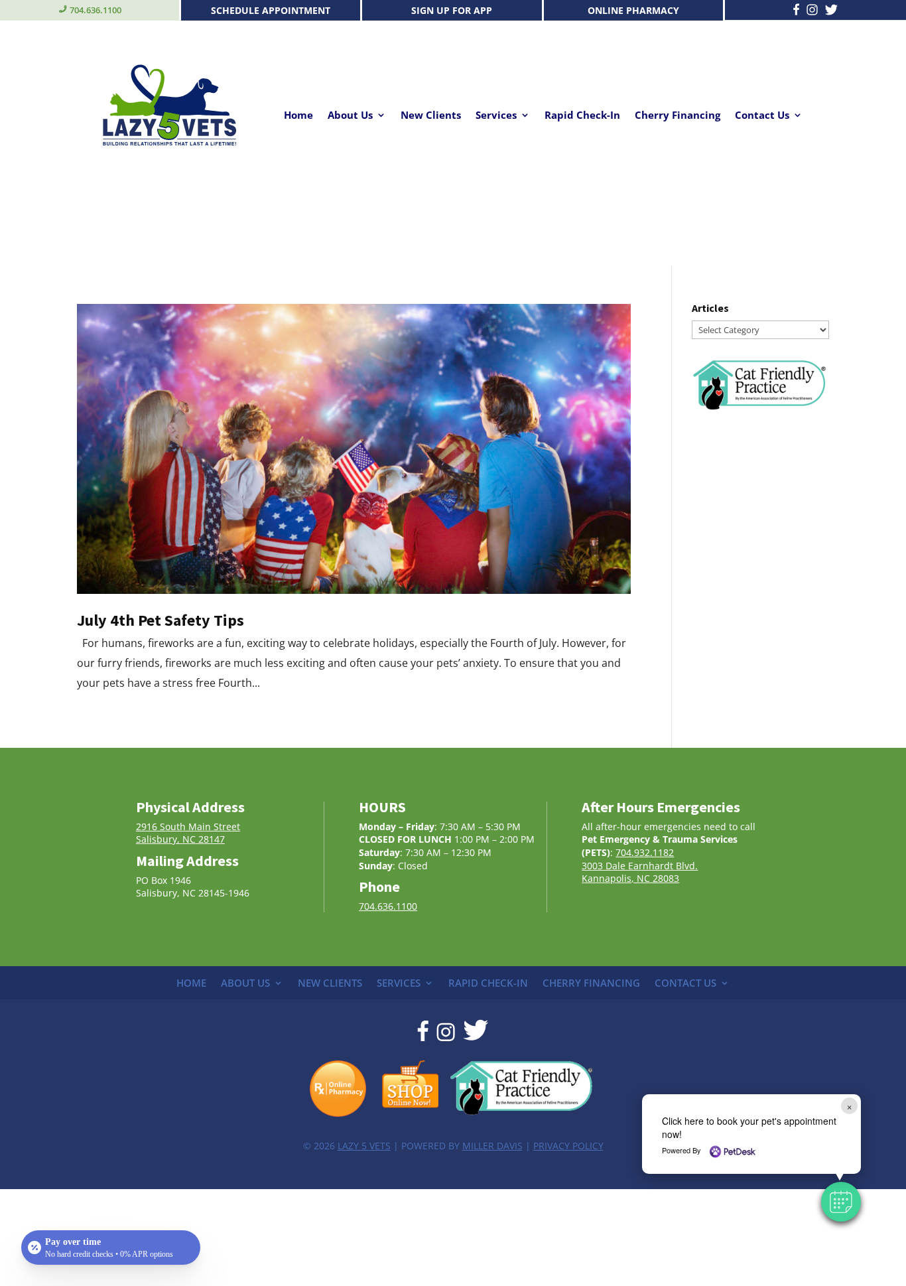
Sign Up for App (451, 10)
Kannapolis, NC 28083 (630, 878)
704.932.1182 (644, 852)
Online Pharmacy (633, 10)
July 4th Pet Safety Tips (160, 620)
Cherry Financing (677, 115)
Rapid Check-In (582, 115)
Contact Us (762, 115)
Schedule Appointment (270, 10)
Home (298, 115)
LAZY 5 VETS (364, 1145)
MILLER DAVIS (492, 1145)
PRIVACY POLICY (568, 1145)
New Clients (431, 115)
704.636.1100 (95, 10)
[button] (841, 1202)
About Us (350, 115)
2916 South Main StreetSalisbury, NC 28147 (188, 833)
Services (496, 115)
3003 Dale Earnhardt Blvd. (640, 865)
